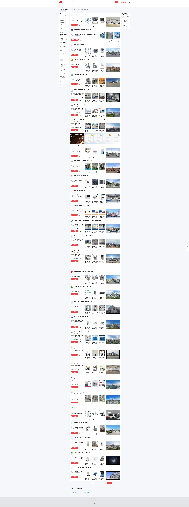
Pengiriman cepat (63, 38)
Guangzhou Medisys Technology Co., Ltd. (81, 190)
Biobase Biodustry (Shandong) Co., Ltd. (81, 316)
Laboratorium (82, 267)
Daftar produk (62, 11)
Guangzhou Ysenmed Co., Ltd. (81, 407)
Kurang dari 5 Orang (63, 66)
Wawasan (111, 498)
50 (79, 482)
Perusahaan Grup (63, 31)
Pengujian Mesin (109, 267)
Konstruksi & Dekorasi (63, 23)
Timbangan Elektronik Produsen (127, 24)
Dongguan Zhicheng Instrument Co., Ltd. (81, 250)
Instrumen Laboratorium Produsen (127, 26)
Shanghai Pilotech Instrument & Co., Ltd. (83, 437)
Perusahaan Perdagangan (64, 28)
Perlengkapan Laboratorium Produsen (128, 21)
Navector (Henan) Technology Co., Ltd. (83, 301)
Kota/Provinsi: (73, 21)
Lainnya (62, 32)
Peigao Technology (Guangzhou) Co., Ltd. (81, 89)
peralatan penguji (90, 265)
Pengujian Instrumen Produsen (127, 27)
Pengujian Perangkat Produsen (127, 22)
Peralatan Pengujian (74, 265)
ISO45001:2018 (63, 46)
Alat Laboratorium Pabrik (86, 492)
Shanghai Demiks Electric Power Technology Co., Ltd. (83, 205)
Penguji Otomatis (97, 265)
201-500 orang (63, 67)
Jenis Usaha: (73, 17)
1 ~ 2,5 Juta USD (63, 58)
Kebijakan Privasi (90, 498)
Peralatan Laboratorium (75, 267)
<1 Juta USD (63, 53)
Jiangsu (62, 77)
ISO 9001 (62, 48)
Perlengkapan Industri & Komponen (63, 17)
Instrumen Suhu (102, 267)
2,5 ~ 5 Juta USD (63, 57)
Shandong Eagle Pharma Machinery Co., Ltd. (82, 74)
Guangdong (63, 73)
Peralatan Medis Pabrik (73, 492)
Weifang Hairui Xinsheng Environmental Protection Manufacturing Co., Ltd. (89, 119)
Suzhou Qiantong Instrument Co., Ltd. (83, 376)
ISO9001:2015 (63, 43)
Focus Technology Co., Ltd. (91, 501)
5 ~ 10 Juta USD (63, 56)
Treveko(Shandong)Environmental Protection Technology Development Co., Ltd (88, 220)
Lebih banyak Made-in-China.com (97, 498)
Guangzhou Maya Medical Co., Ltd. (82, 14)
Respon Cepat (63, 37)
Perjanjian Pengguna (84, 498)
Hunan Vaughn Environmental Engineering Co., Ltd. (83, 160)
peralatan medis (88, 267)
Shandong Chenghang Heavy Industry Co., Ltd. (82, 29)
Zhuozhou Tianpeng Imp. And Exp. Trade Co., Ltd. (83, 59)
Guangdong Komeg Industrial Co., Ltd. (81, 175)
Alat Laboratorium (96, 267)
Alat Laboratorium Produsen (126, 17)
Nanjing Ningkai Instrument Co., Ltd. (80, 104)
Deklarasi (78, 498)
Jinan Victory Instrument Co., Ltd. (80, 346)
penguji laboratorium (105, 265)
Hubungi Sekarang (75, 24)
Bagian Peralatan (112, 265)
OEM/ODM (62, 35)
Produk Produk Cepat (106, 498)
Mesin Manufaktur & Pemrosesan (63, 15)
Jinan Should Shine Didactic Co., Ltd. (82, 467)
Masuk (129, 2)
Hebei (61, 78)
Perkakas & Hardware (63, 21)
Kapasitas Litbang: (73, 20)
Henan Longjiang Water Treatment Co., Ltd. (84, 235)
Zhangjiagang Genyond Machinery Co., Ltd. (82, 361)
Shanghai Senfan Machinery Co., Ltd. (81, 422)
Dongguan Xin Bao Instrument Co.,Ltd (81, 44)
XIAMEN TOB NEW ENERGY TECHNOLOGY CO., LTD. (83, 286)
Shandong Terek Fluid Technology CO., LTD (84, 271)
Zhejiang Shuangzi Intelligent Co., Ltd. (83, 392)
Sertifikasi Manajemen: (74, 167)
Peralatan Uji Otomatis (82, 265)
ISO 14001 (62, 45)
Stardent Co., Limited (80, 145)
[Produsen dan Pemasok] (64, 2)
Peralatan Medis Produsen (126, 16)
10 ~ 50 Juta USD (63, 54)
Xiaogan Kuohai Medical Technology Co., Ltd (82, 452)
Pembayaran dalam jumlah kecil (63, 40)
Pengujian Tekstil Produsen (126, 25)
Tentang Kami (74, 498)
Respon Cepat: (73, 35)
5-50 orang (63, 63)
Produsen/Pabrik (63, 29)
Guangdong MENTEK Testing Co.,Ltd (82, 331)
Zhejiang (62, 76)
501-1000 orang (63, 69)
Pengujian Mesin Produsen (126, 20)
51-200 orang (63, 64)
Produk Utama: (73, 19)
